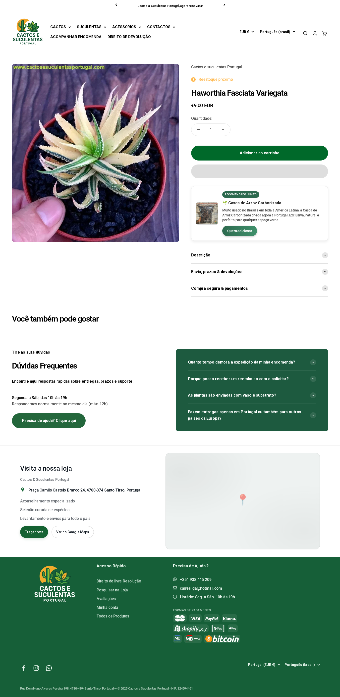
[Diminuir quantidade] (198, 130)
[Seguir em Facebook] (23, 668)
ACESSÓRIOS (124, 27)
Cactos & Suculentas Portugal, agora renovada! (170, 6)
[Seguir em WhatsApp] (49, 668)
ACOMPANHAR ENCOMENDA (76, 37)
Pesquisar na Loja (112, 590)
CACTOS (58, 27)
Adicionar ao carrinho (260, 153)
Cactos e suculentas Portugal (216, 67)
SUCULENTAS (89, 27)
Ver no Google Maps (72, 532)
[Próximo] (225, 4)
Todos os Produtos (113, 616)
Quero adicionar (239, 231)
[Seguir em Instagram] (36, 668)
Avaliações (106, 598)
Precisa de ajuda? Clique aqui (49, 420)
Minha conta (107, 607)
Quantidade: (201, 118)
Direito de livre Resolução (119, 581)
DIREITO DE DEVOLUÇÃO (129, 37)
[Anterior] (116, 4)
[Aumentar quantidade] (223, 130)
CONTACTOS (158, 27)
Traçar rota (34, 532)
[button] (259, 171)
